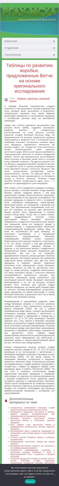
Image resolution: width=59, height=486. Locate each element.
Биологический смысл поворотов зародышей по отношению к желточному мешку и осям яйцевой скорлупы (32, 433)
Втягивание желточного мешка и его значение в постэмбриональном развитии (32, 447)
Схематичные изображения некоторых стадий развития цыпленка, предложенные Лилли (32, 409)
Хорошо (30, 481)
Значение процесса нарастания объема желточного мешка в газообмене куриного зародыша (32, 420)
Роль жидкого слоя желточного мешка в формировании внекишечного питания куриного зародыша (32, 427)
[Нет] (55, 474)
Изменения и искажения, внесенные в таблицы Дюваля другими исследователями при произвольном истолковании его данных (32, 414)
